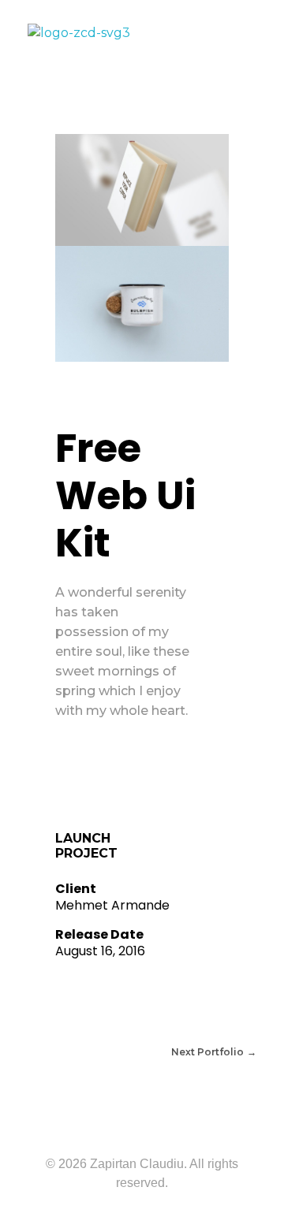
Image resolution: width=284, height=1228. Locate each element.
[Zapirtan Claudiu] (130, 37)
